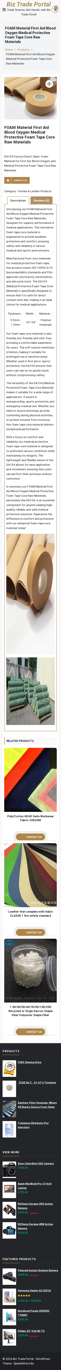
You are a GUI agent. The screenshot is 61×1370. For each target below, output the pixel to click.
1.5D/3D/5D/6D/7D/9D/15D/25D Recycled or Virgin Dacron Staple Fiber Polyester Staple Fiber (30, 1011)
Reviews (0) (41, 200)
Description (18, 200)
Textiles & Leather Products (34, 191)
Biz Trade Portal (29, 4)
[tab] (18, 200)
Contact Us (20, 180)
